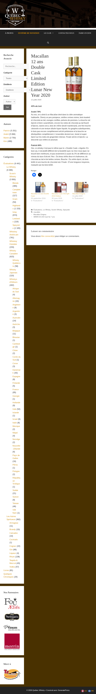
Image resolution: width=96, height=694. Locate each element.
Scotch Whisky (56, 210)
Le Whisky (46, 210)
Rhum (12, 557)
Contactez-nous (66, 33)
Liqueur (12, 553)
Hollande (16, 402)
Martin (6, 138)
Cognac (12, 546)
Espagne (16, 376)
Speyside (66, 210)
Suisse (15, 497)
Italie (15, 423)
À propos (9, 33)
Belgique (16, 331)
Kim (5, 141)
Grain (15, 199)
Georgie (16, 396)
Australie (16, 318)
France (16, 389)
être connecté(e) (48, 236)
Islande (16, 412)
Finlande (16, 383)
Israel (15, 419)
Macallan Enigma (78, 194)
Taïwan (16, 503)
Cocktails (13, 539)
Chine (15, 350)
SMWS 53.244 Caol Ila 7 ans (44, 217)
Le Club (47, 33)
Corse (15, 363)
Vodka (12, 567)
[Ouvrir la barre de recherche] (47, 42)
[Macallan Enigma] (81, 187)
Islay (15, 212)
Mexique (16, 426)
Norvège (16, 439)
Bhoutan (16, 337)
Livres (6, 570)
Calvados (13, 533)
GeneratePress (64, 690)
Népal (15, 433)
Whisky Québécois (16, 263)
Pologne (16, 471)
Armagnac (13, 523)
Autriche (16, 324)
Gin (11, 549)
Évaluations (37, 210)
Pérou (15, 465)
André (6, 134)
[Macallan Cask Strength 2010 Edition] (61, 187)
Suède (15, 490)
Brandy (12, 529)
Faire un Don (85, 33)
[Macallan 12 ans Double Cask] (40, 187)
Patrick (7, 131)
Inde (14, 409)
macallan (36, 212)
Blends (15, 183)
